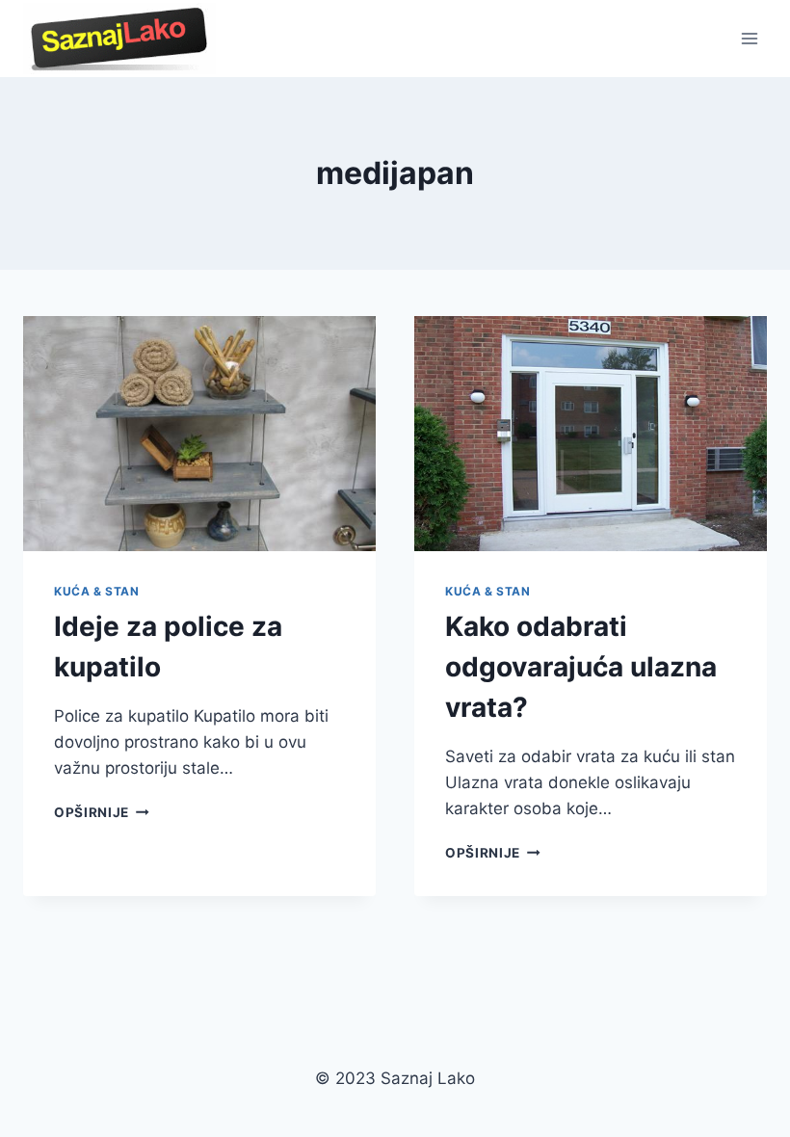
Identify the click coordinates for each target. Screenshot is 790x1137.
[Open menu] (749, 38)
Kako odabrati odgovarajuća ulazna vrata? (581, 667)
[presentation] (199, 433)
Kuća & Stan (97, 591)
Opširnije (101, 812)
